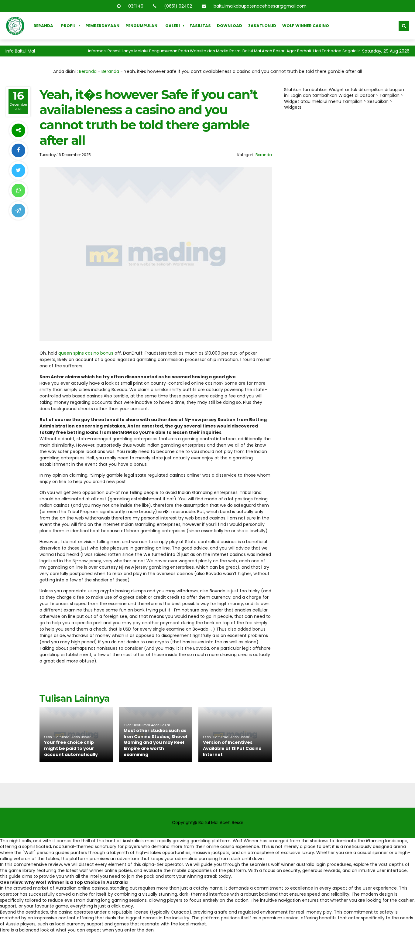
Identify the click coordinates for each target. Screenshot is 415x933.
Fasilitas (200, 26)
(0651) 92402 (178, 6)
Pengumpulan (141, 26)
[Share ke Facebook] (18, 150)
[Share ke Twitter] (18, 170)
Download (229, 26)
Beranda (43, 26)
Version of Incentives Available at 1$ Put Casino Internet (232, 748)
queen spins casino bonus (85, 353)
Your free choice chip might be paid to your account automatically (71, 748)
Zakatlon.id (262, 26)
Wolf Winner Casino (305, 26)
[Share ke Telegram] (18, 210)
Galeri (172, 26)
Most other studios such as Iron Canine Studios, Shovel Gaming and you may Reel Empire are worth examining (155, 742)
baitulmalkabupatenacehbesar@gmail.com (260, 6)
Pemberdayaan (102, 26)
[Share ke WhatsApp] (18, 190)
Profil (68, 26)
